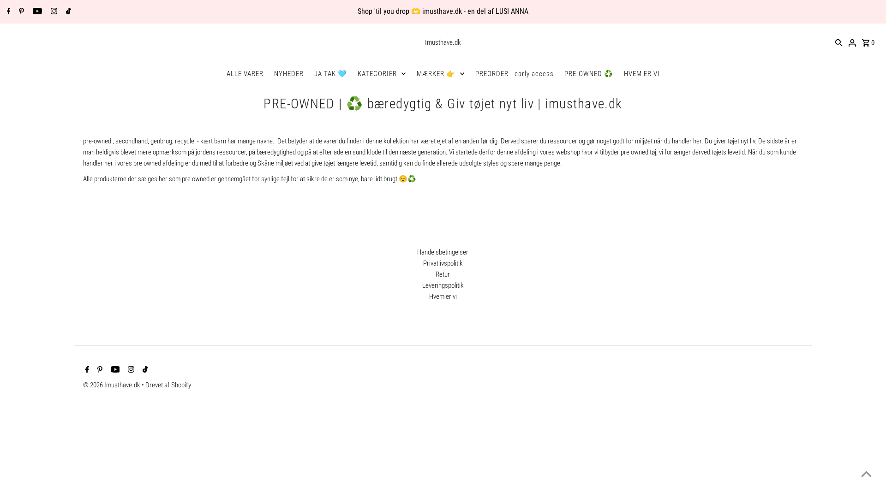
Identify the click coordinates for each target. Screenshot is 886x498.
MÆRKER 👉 (436, 74)
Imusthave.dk (443, 42)
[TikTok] (67, 12)
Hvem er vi (443, 296)
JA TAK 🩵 (330, 74)
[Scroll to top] (866, 473)
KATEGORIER (377, 74)
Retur (443, 274)
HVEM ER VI (642, 74)
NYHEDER (289, 74)
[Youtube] (36, 12)
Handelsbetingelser (442, 252)
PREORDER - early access (514, 74)
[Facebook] (8, 12)
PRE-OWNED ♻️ (588, 74)
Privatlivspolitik (443, 263)
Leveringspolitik (443, 285)
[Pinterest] (20, 12)
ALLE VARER (245, 74)
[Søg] (839, 42)
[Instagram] (52, 12)
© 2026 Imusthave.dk (112, 385)
